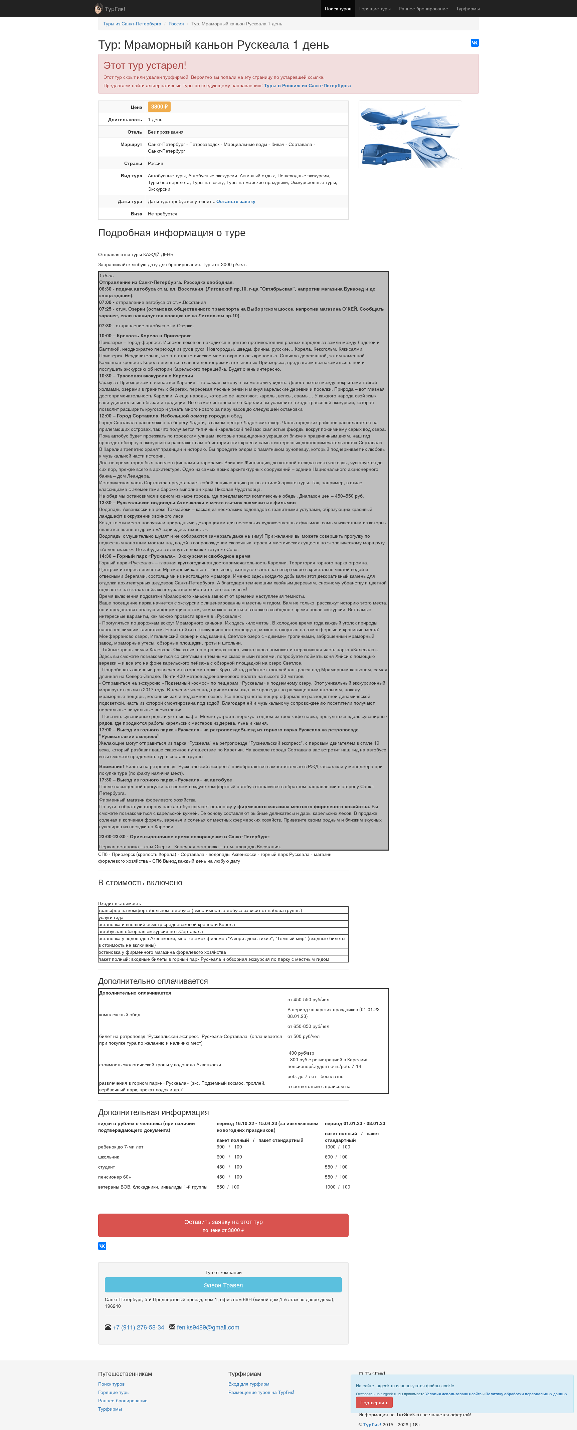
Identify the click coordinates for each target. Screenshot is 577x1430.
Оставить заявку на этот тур (223, 1225)
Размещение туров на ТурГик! (261, 1392)
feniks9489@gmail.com (208, 1326)
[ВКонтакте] (475, 43)
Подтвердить (374, 1402)
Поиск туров (338, 8)
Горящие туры (375, 8)
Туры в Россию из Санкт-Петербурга (307, 85)
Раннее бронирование (423, 8)
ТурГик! (115, 8)
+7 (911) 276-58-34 (138, 1326)
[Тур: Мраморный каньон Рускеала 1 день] (410, 137)
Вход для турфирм (248, 1383)
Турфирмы (468, 8)
